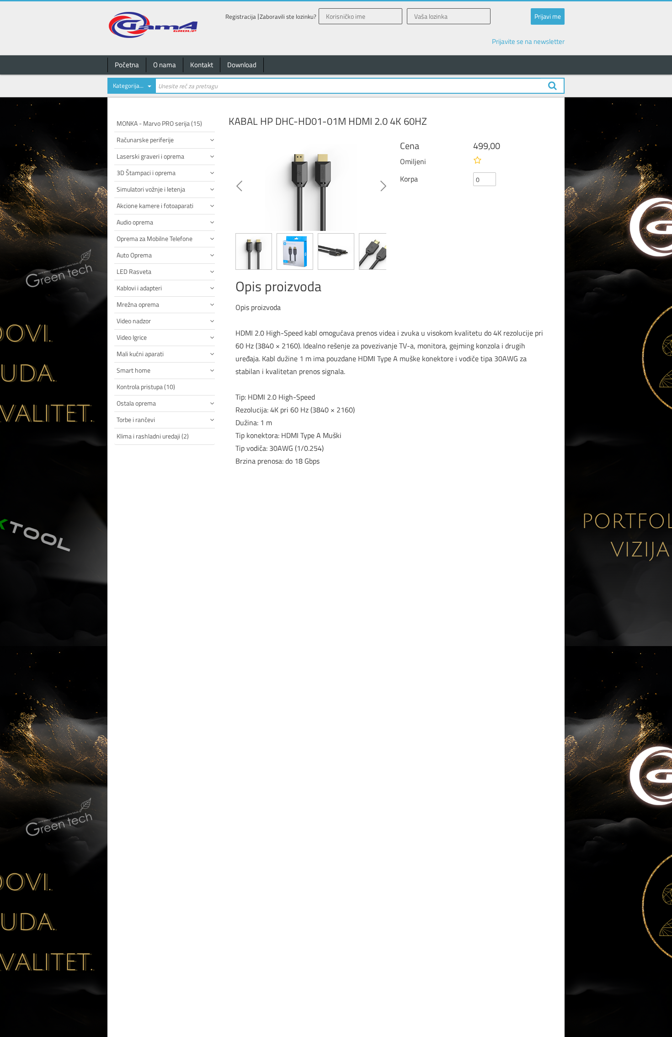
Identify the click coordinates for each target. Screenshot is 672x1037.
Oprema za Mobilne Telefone (154, 238)
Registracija (240, 17)
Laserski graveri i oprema (150, 156)
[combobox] (131, 87)
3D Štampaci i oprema (146, 172)
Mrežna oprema (138, 304)
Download (241, 64)
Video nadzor (134, 321)
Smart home (133, 370)
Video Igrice (132, 337)
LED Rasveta (134, 271)
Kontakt (201, 64)
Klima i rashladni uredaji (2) (153, 436)
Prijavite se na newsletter (528, 41)
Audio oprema (135, 222)
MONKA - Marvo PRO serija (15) (159, 123)
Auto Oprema (134, 255)
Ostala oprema (136, 403)
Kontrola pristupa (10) (146, 386)
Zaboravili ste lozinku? (288, 17)
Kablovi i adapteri (139, 288)
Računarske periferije (145, 139)
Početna (127, 64)
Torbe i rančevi (136, 419)
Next (383, 185)
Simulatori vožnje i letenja (151, 189)
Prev (239, 185)
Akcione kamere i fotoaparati (155, 205)
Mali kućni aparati (140, 353)
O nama (164, 64)
